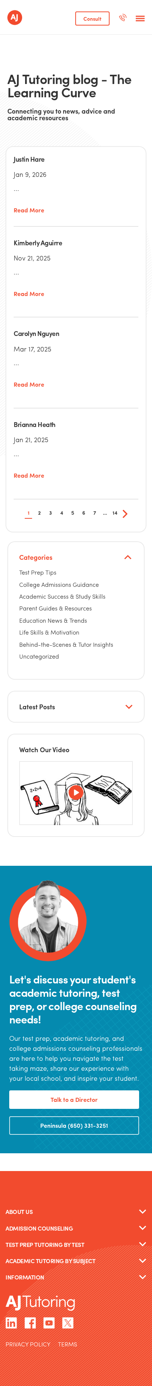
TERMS (67, 1344)
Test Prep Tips (37, 572)
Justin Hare (29, 159)
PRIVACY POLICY (28, 1344)
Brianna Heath (35, 424)
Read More (29, 210)
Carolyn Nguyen (36, 333)
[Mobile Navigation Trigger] (140, 18)
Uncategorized (39, 656)
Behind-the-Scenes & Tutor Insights (66, 644)
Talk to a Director (74, 1099)
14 (115, 512)
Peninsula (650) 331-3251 (74, 1125)
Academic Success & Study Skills (62, 596)
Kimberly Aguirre (38, 242)
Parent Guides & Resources (55, 608)
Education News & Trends (53, 620)
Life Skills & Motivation (49, 632)
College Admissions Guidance (59, 584)
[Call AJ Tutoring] (123, 18)
